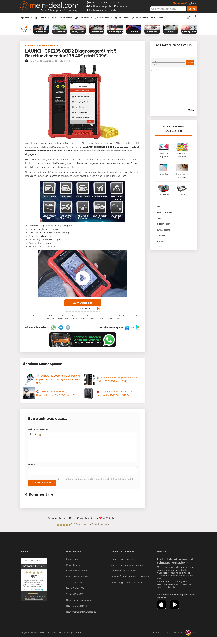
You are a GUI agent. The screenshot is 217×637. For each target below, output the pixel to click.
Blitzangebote (63, 17)
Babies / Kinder (163, 224)
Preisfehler (175, 575)
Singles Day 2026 (75, 594)
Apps (159, 218)
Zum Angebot (82, 302)
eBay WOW (142, 17)
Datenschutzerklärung (123, 559)
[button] (30, 434)
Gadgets (44, 17)
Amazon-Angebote (165, 212)
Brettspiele (162, 236)
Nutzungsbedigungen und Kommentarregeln (87, 479)
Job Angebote (171, 587)
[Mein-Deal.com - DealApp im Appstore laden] (163, 604)
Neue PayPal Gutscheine (78, 600)
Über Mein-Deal (74, 565)
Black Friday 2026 (75, 588)
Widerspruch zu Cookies (124, 570)
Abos (159, 206)
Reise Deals (85, 17)
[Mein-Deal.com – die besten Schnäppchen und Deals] (49, 6)
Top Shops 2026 (74, 582)
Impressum (72, 559)
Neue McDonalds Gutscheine (81, 611)
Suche (192, 9)
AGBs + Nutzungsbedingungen (127, 565)
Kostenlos (160, 17)
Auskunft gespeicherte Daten (126, 582)
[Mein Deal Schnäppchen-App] (176, 604)
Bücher (160, 242)
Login (194, 3)
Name (32, 464)
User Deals (105, 17)
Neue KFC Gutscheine (77, 606)
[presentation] (31, 435)
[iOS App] (126, 327)
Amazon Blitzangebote (78, 576)
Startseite (31, 46)
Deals (28, 17)
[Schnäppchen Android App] (137, 327)
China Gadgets (49, 46)
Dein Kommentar (38, 429)
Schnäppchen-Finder (77, 570)
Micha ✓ (32, 61)
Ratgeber (124, 17)
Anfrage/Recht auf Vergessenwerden (130, 576)
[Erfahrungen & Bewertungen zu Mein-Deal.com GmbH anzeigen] (34, 579)
